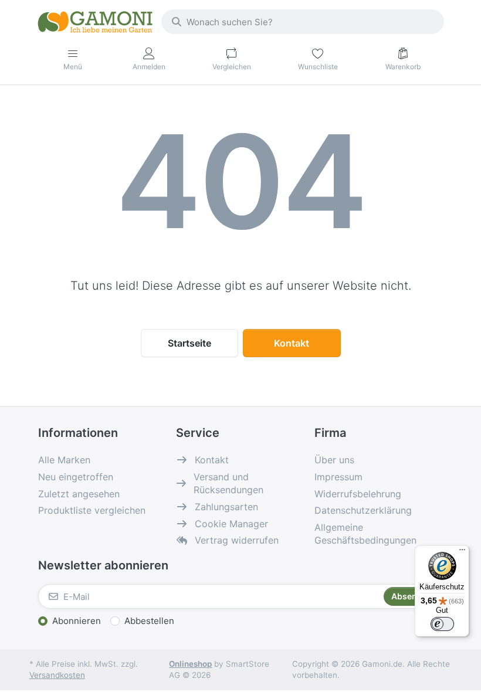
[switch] (442, 624)
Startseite (189, 343)
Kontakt (291, 343)
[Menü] (462, 552)
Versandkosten (57, 675)
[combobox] (302, 21)
